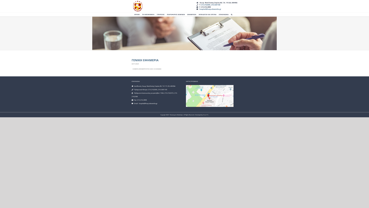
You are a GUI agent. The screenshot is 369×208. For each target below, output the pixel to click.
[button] (231, 14)
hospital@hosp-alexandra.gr (210, 9)
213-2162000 (205, 5)
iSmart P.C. (206, 115)
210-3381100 (215, 5)
